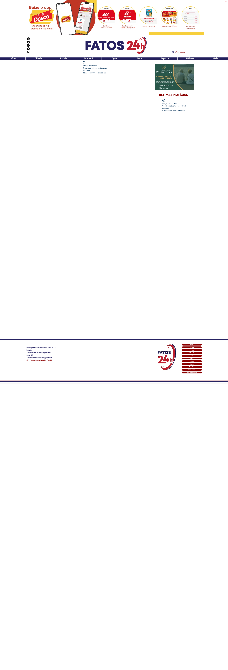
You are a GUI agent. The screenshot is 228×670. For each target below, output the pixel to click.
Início (191, 344)
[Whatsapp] (28, 52)
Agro (192, 355)
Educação (192, 353)
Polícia (192, 350)
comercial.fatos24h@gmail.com (41, 357)
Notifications (191, 369)
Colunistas (192, 367)
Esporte (192, 361)
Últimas (192, 364)
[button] (174, 77)
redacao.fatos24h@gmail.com (40, 352)
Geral (191, 358)
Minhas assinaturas (192, 372)
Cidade (192, 347)
